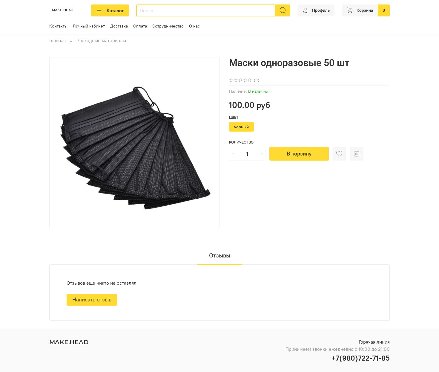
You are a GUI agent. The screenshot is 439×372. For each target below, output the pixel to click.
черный (241, 126)
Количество (241, 142)
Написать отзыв (91, 299)
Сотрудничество (168, 26)
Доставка (119, 26)
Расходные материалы (101, 40)
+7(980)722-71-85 (360, 357)
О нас (194, 26)
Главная (57, 40)
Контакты (58, 26)
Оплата (140, 26)
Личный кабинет (89, 26)
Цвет (234, 117)
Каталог (115, 10)
